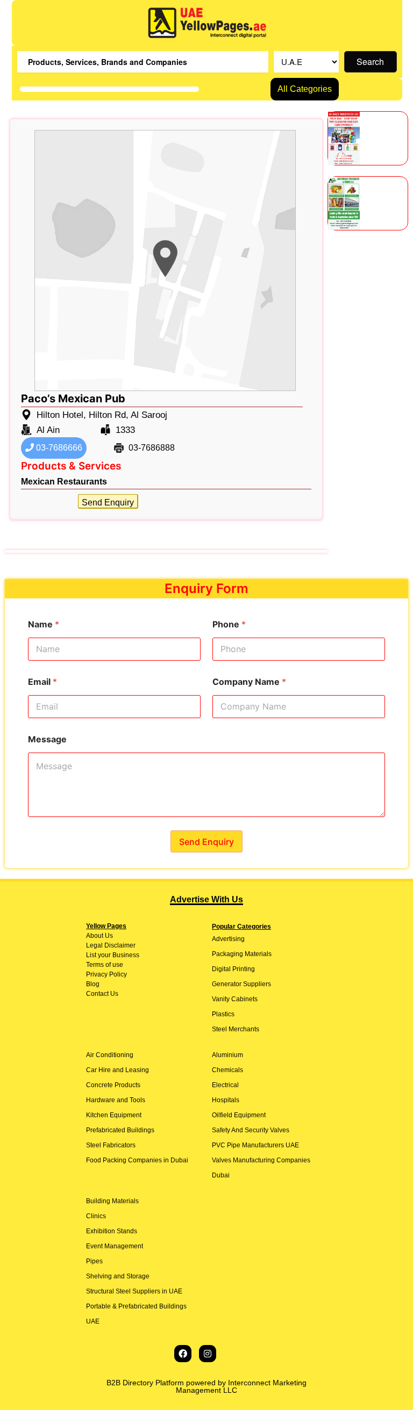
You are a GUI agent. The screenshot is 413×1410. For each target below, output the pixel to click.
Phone (229, 624)
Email (42, 682)
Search (370, 61)
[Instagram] (207, 1353)
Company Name (249, 682)
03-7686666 (58, 447)
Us (108, 935)
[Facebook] (182, 1353)
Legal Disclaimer (111, 945)
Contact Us (102, 993)
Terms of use (104, 964)
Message (47, 739)
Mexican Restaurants (64, 481)
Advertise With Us (206, 899)
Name (43, 624)
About (94, 935)
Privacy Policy (106, 974)
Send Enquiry (108, 502)
